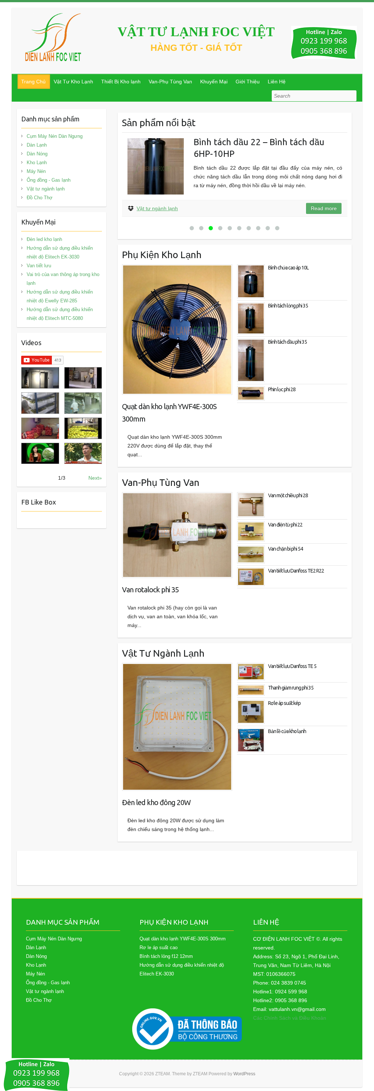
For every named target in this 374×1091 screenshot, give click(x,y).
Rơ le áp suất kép (284, 703)
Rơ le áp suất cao (159, 947)
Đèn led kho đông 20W (156, 802)
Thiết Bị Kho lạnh (121, 81)
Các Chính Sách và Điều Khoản (289, 1018)
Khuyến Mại (214, 81)
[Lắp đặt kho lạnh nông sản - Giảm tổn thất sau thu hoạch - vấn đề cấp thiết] (83, 453)
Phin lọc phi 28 (281, 389)
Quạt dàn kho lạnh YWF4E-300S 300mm (169, 412)
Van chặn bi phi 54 (285, 549)
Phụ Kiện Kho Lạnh (162, 254)
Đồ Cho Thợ (40, 197)
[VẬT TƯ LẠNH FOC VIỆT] (53, 37)
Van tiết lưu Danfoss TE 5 (292, 666)
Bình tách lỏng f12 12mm (166, 956)
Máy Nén (36, 171)
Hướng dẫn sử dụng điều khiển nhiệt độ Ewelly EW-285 (60, 296)
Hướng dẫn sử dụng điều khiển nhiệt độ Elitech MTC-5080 (60, 314)
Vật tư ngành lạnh (157, 208)
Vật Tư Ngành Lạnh (163, 653)
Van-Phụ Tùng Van (170, 81)
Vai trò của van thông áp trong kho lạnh (63, 279)
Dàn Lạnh (37, 145)
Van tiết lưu (39, 265)
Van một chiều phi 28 (288, 495)
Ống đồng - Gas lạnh (48, 180)
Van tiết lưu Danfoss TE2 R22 (296, 571)
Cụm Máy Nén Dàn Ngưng (55, 136)
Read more (324, 208)
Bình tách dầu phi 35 (287, 342)
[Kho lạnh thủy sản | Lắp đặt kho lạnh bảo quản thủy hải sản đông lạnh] (83, 403)
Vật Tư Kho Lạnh (73, 81)
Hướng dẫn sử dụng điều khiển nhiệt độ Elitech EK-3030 (60, 252)
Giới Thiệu (248, 81)
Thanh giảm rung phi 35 (290, 688)
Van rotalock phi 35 (150, 589)
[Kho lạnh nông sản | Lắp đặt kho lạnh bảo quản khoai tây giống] (40, 453)
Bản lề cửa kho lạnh (287, 731)
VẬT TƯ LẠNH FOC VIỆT (196, 31)
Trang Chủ (33, 81)
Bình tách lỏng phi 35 (288, 306)
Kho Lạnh (37, 162)
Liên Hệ (277, 81)
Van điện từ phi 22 (285, 525)
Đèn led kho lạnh (44, 239)
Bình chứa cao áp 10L (288, 268)
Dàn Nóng (37, 153)
